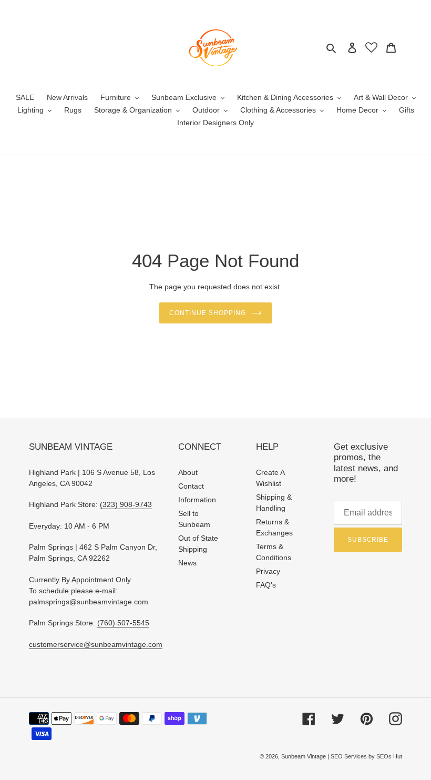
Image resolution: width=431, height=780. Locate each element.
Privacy (268, 571)
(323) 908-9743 (126, 504)
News (187, 563)
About (188, 472)
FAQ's (266, 585)
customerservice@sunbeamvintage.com (95, 644)
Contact (191, 486)
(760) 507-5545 (123, 623)
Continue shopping (207, 313)
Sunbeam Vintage (304, 756)
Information (197, 499)
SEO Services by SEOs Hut (366, 756)
